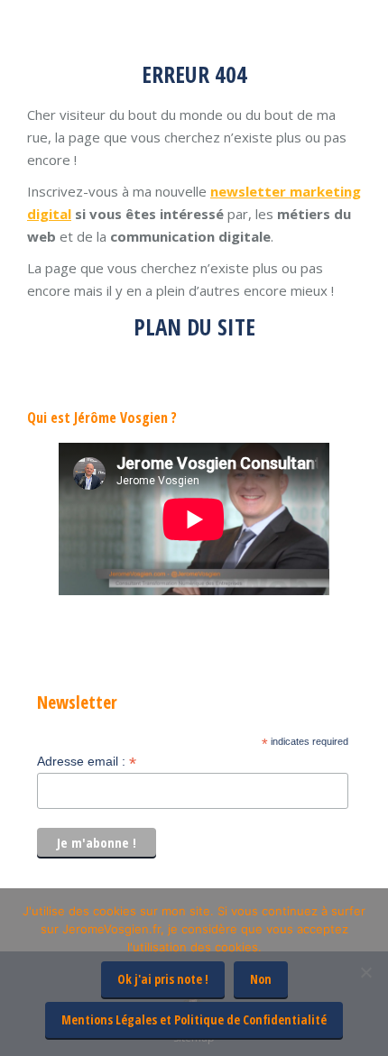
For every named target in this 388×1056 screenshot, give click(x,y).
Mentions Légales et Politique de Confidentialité (194, 1019)
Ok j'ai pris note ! (162, 978)
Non (261, 978)
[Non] (365, 972)
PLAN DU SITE (194, 326)
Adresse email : (86, 761)
